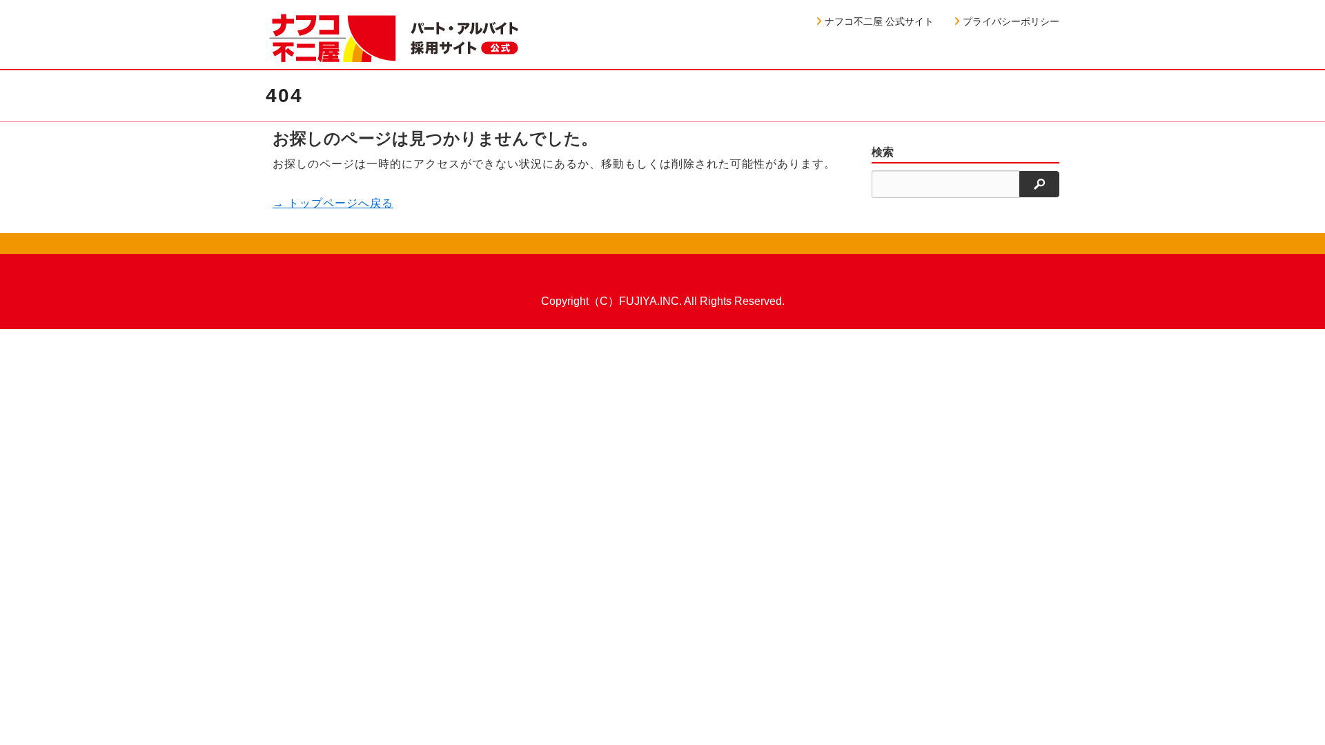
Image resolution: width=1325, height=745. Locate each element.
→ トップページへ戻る (333, 203)
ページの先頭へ (1296, 716)
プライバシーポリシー (1011, 21)
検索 (883, 152)
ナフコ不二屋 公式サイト (879, 21)
